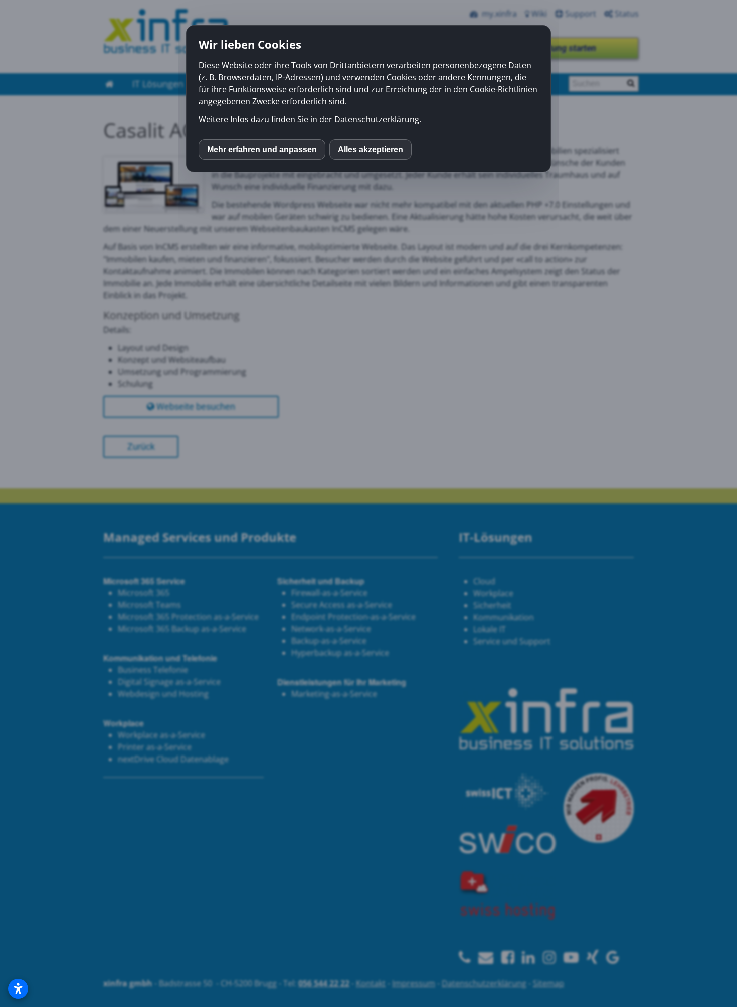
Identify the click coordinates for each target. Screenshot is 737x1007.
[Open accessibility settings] (18, 989)
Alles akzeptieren (370, 149)
